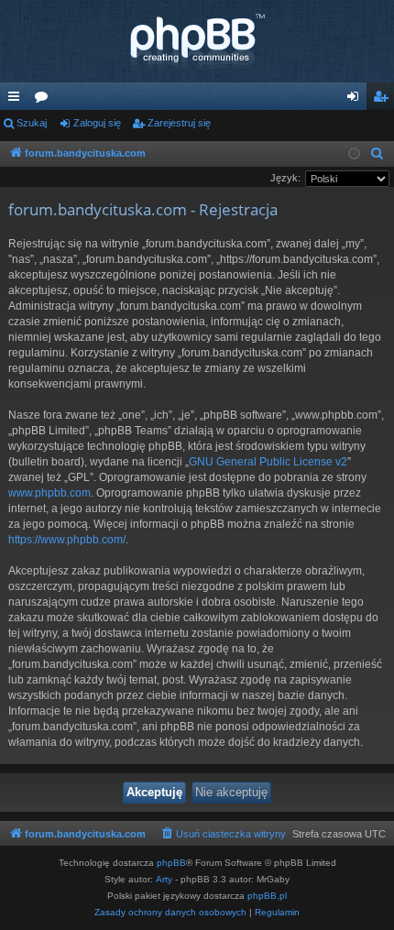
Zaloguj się (97, 122)
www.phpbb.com (49, 493)
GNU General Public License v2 (268, 461)
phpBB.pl (267, 896)
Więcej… (17, 100)
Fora (45, 100)
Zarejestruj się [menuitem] (384, 100)
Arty (164, 879)
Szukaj (31, 122)
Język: (285, 177)
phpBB (171, 863)
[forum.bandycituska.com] (197, 41)
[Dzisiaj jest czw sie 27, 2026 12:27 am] (354, 154)
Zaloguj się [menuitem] (356, 100)
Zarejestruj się (179, 122)
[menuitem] (377, 154)
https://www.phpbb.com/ (67, 539)
